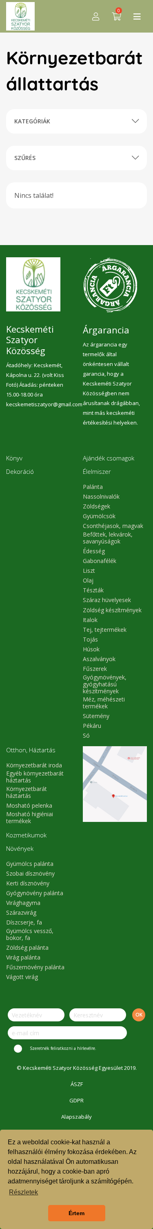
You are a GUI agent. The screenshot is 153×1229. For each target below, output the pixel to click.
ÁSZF (77, 1084)
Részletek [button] (23, 1192)
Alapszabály (76, 1116)
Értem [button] (76, 1213)
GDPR (76, 1100)
